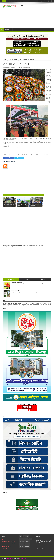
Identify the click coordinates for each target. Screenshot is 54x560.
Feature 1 (8, 304)
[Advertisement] (37, 16)
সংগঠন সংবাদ (37, 303)
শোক (46, 303)
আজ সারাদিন (7, 29)
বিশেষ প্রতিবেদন (25, 303)
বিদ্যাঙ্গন (21, 546)
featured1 (27, 304)
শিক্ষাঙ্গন (40, 303)
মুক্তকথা (11, 304)
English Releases (10, 305)
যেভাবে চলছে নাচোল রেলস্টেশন (15, 290)
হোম (20, 536)
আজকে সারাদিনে (31, 303)
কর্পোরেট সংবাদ (15, 305)
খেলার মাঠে (49, 303)
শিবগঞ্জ (17, 304)
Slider (29, 67)
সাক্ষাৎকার (4, 304)
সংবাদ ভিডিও (27, 546)
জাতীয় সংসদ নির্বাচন (36, 304)
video (19, 304)
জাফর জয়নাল (18, 305)
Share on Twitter (20, 157)
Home (27, 213)
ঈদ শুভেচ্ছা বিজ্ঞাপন (23, 304)
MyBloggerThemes (22, 558)
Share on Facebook (9, 157)
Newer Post (5, 213)
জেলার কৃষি (14, 304)
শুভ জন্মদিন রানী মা (42, 304)
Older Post (49, 213)
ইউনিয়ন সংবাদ (5, 305)
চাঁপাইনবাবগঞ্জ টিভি (24, 305)
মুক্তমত (27, 541)
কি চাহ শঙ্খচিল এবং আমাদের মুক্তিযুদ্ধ (16, 282)
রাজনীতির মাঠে (43, 303)
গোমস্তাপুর (31, 304)
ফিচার (33, 304)
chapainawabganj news (24, 67)
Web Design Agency (9, 558)
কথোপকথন (21, 543)
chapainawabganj (48, 304)
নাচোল (21, 305)
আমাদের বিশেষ (22, 538)
